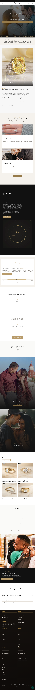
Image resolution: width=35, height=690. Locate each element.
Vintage (3, 634)
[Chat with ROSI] (32, 687)
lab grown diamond (24, 40)
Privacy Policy (4, 667)
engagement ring (17, 39)
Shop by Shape (20, 617)
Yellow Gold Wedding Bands (6, 655)
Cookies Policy (4, 669)
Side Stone (3, 642)
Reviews (3, 677)
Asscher (19, 642)
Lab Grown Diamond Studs (21, 653)
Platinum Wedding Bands (5, 658)
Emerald (19, 639)
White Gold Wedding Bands (5, 653)
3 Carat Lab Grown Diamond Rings (22, 660)
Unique (3, 637)
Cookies (32, 685)
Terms (26, 685)
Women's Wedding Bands (5, 650)
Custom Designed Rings (21, 622)
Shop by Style (19, 619)
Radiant (19, 644)
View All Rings (6, 460)
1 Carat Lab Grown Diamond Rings (22, 655)
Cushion (19, 634)
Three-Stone (3, 639)
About (3, 664)
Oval (18, 632)
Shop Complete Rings (17, 26)
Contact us (5, 613)
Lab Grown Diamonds (20, 650)
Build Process (4, 672)
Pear (18, 637)
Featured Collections (20, 620)
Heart (18, 646)
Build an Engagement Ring (21, 615)
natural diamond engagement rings (15, 40)
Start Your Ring (17, 337)
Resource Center (4, 679)
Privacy (29, 685)
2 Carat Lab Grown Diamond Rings (22, 658)
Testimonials (4, 674)
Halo (3, 632)
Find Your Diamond (17, 175)
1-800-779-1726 (6, 617)
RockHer (4, 685)
